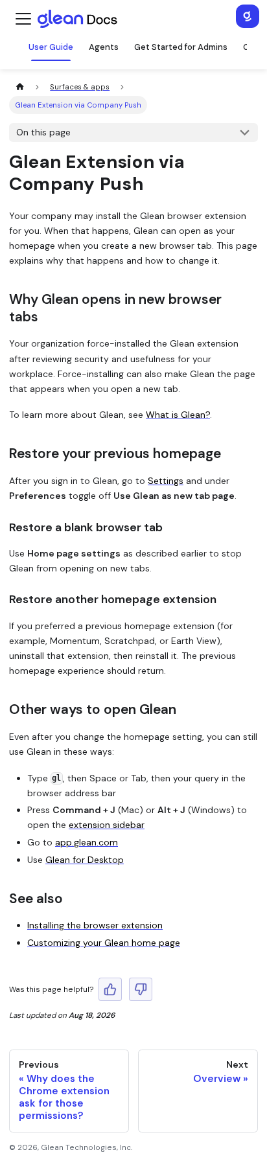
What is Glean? (178, 414)
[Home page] (19, 87)
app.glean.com (86, 842)
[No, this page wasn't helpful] (140, 989)
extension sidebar (107, 825)
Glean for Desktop (84, 860)
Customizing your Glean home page (103, 942)
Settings (165, 481)
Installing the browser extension (95, 925)
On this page (43, 132)
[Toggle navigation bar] (23, 19)
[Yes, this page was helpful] (110, 989)
